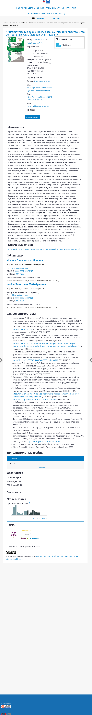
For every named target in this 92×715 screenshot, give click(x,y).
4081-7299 (19, 274)
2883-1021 (19, 301)
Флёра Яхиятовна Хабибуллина (26, 284)
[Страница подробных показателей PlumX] (13, 534)
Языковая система (42, 81)
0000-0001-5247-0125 (24, 271)
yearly (44, 518)
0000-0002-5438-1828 (24, 298)
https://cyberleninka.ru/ (22, 329)
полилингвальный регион (51, 249)
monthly (36, 518)
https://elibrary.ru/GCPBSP (38, 106)
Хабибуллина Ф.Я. (35, 43)
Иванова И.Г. (40, 39)
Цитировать (32, 117)
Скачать (42, 467)
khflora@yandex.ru (20, 295)
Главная (5, 23)
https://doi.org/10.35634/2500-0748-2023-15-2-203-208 (35, 360)
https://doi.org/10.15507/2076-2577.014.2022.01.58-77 (35, 399)
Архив (56, 18)
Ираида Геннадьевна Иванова (25, 260)
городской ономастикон (19, 249)
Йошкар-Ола (76, 249)
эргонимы (34, 249)
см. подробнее (35, 538)
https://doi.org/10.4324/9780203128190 (43, 441)
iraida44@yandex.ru (20, 268)
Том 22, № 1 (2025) (21, 23)
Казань (67, 249)
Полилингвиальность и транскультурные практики (46, 8)
